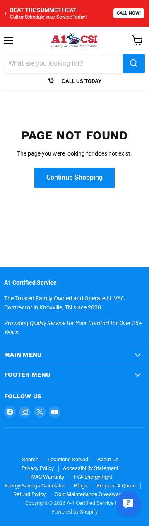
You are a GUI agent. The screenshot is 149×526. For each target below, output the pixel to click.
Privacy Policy (38, 468)
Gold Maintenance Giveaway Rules (95, 494)
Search (30, 459)
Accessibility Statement (90, 468)
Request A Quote (116, 485)
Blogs (80, 485)
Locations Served (68, 459)
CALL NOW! (129, 13)
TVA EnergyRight (92, 477)
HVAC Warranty (46, 477)
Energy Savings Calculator (35, 485)
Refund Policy (29, 494)
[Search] (134, 63)
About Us (107, 459)
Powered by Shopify (74, 512)
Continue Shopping (74, 177)
